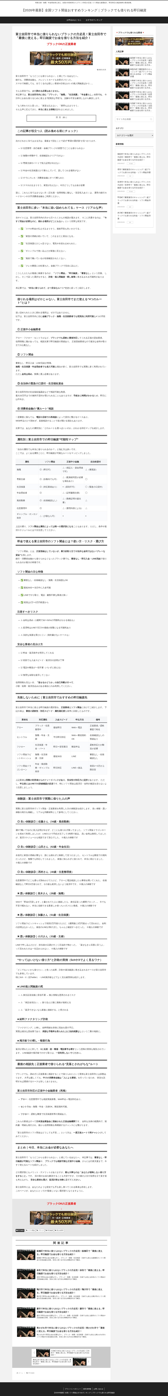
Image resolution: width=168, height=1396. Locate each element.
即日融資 (21, 1230)
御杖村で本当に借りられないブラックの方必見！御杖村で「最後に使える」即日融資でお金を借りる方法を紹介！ (133, 157)
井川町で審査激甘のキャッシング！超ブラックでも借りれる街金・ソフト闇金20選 (134, 216)
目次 (59, 117)
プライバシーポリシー (73, 1389)
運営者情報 (87, 1389)
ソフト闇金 (31, 1230)
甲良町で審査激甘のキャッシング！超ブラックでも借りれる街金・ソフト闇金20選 (134, 200)
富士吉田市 (60, 1230)
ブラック (41, 1230)
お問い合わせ (98, 1389)
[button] (151, 119)
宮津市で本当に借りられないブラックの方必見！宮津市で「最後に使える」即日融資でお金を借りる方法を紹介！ (133, 185)
